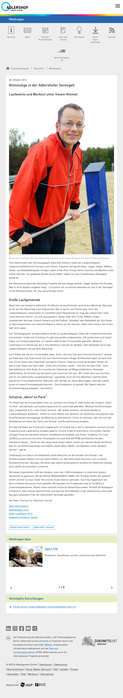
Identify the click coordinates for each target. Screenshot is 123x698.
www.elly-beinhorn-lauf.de (23, 517)
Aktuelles (39, 68)
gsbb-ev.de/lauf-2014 (20, 514)
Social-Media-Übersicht (38, 669)
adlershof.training (18, 506)
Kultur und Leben (19, 527)
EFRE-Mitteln (45, 645)
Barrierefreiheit (15, 669)
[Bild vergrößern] (61, 176)
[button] (8, 628)
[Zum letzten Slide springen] (11, 587)
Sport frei (51, 549)
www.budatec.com (19, 510)
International (47, 674)
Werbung (33, 674)
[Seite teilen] (35, 628)
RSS (23, 674)
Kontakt (64, 669)
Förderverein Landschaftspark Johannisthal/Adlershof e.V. (44, 607)
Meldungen (55, 68)
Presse (74, 669)
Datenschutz (60, 665)
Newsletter (13, 674)
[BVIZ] (40, 685)
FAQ (56, 669)
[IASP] (26, 685)
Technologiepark (20, 68)
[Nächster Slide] (111, 587)
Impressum (45, 665)
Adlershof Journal (43, 527)
